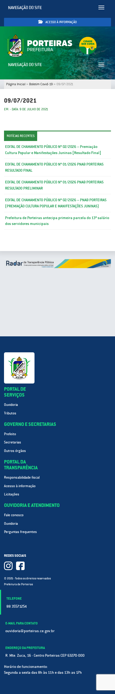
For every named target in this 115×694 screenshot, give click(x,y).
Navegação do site (25, 7)
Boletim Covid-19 (41, 84)
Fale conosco (14, 515)
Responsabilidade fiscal (22, 477)
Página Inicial (15, 84)
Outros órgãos (15, 451)
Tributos (10, 413)
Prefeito (10, 434)
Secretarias (12, 442)
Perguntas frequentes (20, 532)
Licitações (11, 494)
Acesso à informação (61, 22)
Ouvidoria (11, 404)
